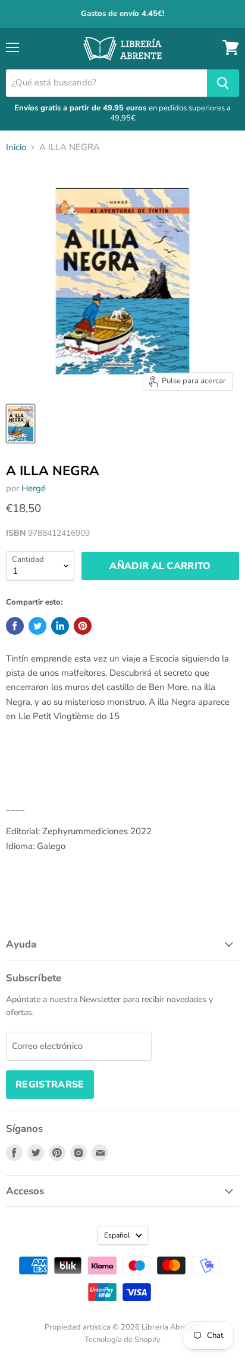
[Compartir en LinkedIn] (60, 626)
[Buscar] (223, 83)
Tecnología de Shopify (122, 1339)
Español (117, 1235)
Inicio (16, 147)
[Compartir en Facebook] (15, 626)
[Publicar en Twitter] (37, 626)
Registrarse (49, 1084)
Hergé (33, 488)
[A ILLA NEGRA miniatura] (20, 424)
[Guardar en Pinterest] (83, 626)
